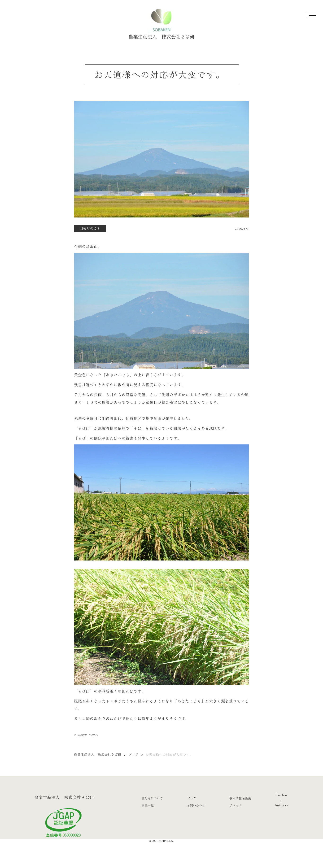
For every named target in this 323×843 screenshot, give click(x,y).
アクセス (235, 805)
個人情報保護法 (240, 798)
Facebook (281, 798)
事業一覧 (147, 805)
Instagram (281, 805)
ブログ (133, 754)
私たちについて (152, 798)
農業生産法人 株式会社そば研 (97, 754)
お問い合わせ (196, 805)
